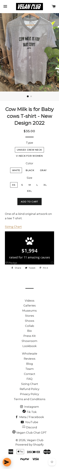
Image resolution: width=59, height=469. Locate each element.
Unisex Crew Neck (29, 149)
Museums (29, 310)
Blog (29, 363)
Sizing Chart (13, 226)
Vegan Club (35, 440)
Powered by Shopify (29, 444)
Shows (29, 320)
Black (30, 170)
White (16, 170)
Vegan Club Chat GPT (31, 432)
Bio (29, 330)
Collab (29, 325)
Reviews (29, 358)
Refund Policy (29, 389)
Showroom (29, 341)
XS (14, 185)
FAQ (29, 378)
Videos (29, 300)
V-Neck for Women (29, 155)
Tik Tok (31, 412)
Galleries (29, 305)
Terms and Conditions (29, 399)
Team (29, 368)
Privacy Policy (29, 394)
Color (29, 163)
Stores (29, 315)
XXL (29, 191)
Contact (29, 374)
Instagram (31, 406)
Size (29, 177)
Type (29, 142)
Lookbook (29, 346)
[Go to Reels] (7, 462)
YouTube (31, 422)
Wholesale (29, 353)
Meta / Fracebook (31, 417)
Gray (43, 170)
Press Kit (29, 335)
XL (45, 185)
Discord (31, 427)
